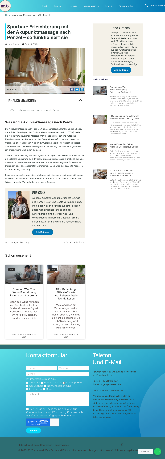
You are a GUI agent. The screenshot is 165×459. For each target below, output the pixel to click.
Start (44, 6)
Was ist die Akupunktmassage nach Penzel (35, 110)
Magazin (73, 6)
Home (8, 15)
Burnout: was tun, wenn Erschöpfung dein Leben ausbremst (24, 292)
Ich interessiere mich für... (41, 378)
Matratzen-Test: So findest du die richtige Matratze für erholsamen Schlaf (122, 173)
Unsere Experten (91, 6)
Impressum (46, 445)
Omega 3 (34, 382)
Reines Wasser (52, 382)
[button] (72, 89)
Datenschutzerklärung (29, 445)
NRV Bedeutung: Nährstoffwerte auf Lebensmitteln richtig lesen (66, 294)
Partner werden (126, 6)
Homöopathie (74, 382)
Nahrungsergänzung (59, 385)
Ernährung (35, 389)
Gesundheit (36, 385)
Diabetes (51, 389)
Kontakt (108, 6)
